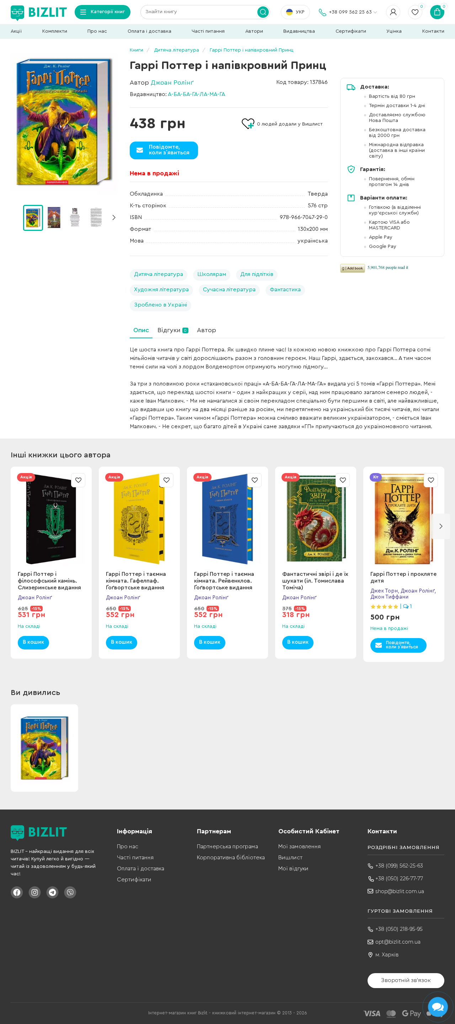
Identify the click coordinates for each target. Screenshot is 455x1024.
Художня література (161, 289)
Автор (206, 330)
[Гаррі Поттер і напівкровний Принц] (64, 122)
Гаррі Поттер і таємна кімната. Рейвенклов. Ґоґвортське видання (224, 580)
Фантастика (285, 289)
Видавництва (299, 31)
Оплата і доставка (149, 31)
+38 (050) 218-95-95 (399, 929)
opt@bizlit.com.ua (398, 942)
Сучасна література (229, 289)
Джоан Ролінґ (172, 82)
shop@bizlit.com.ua (399, 891)
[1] (54, 217)
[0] (33, 217)
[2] (75, 217)
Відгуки (172, 330)
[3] (96, 217)
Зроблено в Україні (160, 305)
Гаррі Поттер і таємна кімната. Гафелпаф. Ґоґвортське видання (136, 580)
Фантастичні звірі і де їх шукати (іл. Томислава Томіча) (315, 580)
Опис (141, 330)
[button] (114, 217)
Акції (16, 31)
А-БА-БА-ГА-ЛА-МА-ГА (196, 94)
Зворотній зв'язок (406, 980)
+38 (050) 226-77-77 (399, 878)
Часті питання (208, 31)
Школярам (211, 274)
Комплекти (54, 31)
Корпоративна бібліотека (231, 857)
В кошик (33, 642)
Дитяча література (158, 274)
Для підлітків (256, 274)
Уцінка (394, 31)
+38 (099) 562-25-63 (399, 866)
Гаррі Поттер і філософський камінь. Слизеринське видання (49, 580)
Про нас (97, 31)
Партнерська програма (227, 846)
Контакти (433, 31)
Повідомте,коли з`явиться (169, 149)
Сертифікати (351, 31)
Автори (254, 31)
